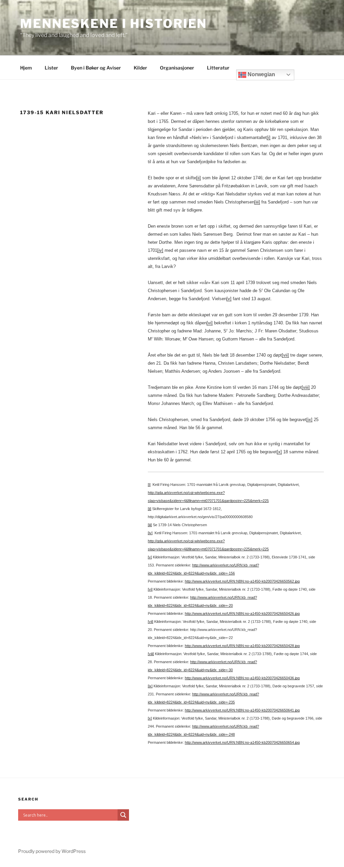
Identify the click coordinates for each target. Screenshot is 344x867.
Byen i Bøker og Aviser (96, 68)
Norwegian (260, 74)
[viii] (306, 387)
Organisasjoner (177, 68)
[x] (279, 451)
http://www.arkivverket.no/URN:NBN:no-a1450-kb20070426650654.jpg (242, 742)
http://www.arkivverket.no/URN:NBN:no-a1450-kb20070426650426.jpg (242, 613)
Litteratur (218, 68)
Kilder (140, 68)
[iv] (160, 250)
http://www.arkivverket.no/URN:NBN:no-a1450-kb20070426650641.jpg (242, 710)
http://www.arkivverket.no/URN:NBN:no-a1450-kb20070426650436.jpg (242, 678)
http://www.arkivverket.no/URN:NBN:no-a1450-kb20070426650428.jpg (242, 646)
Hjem (26, 68)
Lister (51, 68)
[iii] (257, 201)
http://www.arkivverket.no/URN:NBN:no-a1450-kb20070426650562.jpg (242, 581)
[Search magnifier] (123, 815)
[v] (228, 298)
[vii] (285, 355)
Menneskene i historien (113, 23)
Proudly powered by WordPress (52, 851)
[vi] (210, 322)
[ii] (198, 177)
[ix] (309, 419)
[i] (268, 137)
